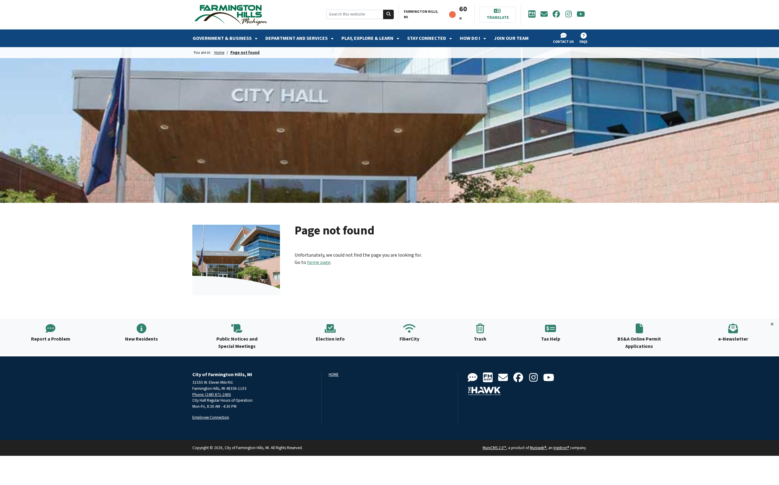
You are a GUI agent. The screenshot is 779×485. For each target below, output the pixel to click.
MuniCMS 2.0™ (494, 448)
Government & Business (223, 38)
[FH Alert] (532, 14)
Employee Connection (210, 417)
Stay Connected (427, 38)
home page (318, 262)
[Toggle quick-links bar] (772, 324)
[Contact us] (472, 378)
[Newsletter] (544, 14)
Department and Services (297, 38)
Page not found (245, 52)
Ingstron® (561, 448)
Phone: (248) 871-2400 (211, 394)
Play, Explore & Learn (367, 38)
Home (219, 52)
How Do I (470, 38)
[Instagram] (568, 14)
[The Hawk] (484, 391)
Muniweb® (538, 448)
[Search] (388, 14)
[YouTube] (581, 14)
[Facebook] (556, 14)
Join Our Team (511, 38)
